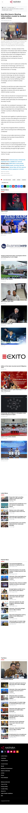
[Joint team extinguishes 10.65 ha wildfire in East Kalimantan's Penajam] (4, 616)
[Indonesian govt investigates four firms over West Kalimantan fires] (4, 518)
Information (5, 182)
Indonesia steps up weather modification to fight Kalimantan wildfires (17, 697)
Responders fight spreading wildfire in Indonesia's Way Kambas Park (16, 498)
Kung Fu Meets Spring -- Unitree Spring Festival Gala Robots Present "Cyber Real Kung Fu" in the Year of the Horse (14, 390)
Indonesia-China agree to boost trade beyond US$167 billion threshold (17, 710)
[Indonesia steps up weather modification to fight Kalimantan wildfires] (4, 697)
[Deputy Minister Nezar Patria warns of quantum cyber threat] (14, 201)
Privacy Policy (4, 786)
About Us (3, 791)
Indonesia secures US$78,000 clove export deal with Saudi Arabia (16, 597)
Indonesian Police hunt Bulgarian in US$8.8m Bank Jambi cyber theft (12, 300)
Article (2, 773)
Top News (4, 658)
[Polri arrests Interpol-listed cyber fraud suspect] (13, 336)
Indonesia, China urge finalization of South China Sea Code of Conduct (17, 578)
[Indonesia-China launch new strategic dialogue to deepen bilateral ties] (4, 717)
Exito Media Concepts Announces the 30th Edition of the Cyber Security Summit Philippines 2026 (13, 366)
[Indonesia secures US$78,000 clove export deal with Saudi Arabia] (4, 597)
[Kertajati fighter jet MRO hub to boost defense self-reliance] (4, 591)
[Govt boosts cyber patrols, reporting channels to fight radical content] (14, 224)
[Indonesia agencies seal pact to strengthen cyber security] (14, 449)
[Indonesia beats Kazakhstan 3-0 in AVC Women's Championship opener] (4, 505)
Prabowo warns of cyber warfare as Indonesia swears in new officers (13, 278)
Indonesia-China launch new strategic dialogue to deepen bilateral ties (16, 716)
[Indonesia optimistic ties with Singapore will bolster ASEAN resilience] (4, 603)
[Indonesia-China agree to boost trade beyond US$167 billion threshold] (4, 710)
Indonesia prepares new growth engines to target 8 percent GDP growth (17, 571)
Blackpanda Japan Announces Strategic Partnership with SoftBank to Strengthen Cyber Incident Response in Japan (13, 413)
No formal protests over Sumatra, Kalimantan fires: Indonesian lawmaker (17, 524)
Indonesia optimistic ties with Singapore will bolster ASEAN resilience (16, 603)
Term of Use (4, 784)
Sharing (24, 179)
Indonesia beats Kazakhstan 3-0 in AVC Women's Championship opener (17, 505)
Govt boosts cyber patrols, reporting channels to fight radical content (14, 232)
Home (4, 7)
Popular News (5, 559)
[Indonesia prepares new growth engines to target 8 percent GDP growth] (4, 571)
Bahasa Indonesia (5, 782)
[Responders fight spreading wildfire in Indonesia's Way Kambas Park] (4, 499)
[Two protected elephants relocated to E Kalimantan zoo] (4, 565)
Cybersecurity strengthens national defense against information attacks (12, 436)
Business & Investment (6, 768)
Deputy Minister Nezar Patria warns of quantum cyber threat (13, 210)
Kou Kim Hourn (7, 179)
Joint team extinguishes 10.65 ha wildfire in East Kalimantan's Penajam (17, 616)
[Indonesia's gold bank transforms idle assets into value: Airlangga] (4, 685)
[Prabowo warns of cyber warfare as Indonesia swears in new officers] (14, 269)
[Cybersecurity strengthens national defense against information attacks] (14, 427)
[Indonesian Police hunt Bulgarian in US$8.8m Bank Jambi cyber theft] (14, 292)
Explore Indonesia (5, 770)
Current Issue (11, 7)
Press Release (4, 777)
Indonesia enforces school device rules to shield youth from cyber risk (13, 323)
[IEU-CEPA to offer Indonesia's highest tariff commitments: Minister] (14, 670)
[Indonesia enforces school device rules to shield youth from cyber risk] (14, 314)
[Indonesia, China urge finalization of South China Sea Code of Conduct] (4, 578)
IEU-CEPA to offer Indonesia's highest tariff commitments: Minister (12, 678)
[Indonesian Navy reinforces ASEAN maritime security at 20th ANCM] (4, 584)
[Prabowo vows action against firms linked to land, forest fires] (4, 512)
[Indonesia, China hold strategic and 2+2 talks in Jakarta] (4, 610)
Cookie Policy (4, 788)
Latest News (4, 493)
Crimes (18, 179)
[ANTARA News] (15, 1)
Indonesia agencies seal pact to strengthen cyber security (12, 458)
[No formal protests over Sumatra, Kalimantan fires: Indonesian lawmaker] (4, 524)
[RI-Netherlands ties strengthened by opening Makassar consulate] (4, 736)
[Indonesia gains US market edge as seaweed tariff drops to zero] (4, 623)
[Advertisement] (14, 477)
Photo (2, 775)
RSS (2, 795)
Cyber (13, 179)
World (2, 766)
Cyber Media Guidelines (7, 793)
